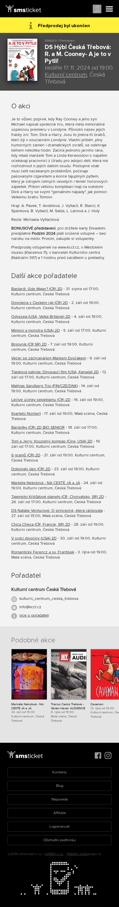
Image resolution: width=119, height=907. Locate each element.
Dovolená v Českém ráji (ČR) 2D (39, 302)
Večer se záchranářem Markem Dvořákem (48, 358)
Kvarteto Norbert (26, 413)
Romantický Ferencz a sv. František (42, 552)
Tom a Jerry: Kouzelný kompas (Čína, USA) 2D (51, 441)
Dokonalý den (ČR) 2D (31, 468)
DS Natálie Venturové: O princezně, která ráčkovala (57, 510)
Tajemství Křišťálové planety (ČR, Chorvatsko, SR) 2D (57, 496)
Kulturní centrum (66, 75)
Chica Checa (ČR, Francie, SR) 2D (40, 524)
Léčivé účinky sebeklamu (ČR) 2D (40, 399)
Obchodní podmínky (59, 840)
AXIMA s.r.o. (54, 854)
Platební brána (78, 854)
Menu (109, 9)
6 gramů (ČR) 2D (25, 455)
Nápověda (59, 799)
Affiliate (59, 813)
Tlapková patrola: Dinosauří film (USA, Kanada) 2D (55, 371)
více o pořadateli (34, 615)
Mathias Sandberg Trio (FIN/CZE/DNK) (44, 385)
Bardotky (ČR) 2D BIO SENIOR (38, 427)
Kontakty (59, 772)
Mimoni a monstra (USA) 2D (35, 330)
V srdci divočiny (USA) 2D (34, 538)
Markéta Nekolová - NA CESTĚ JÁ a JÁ (45, 482)
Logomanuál (59, 826)
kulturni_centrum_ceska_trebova (48, 598)
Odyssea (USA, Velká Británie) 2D (40, 316)
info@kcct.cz (30, 606)
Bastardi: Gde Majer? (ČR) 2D (36, 288)
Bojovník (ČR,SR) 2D (29, 344)
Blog (59, 785)
